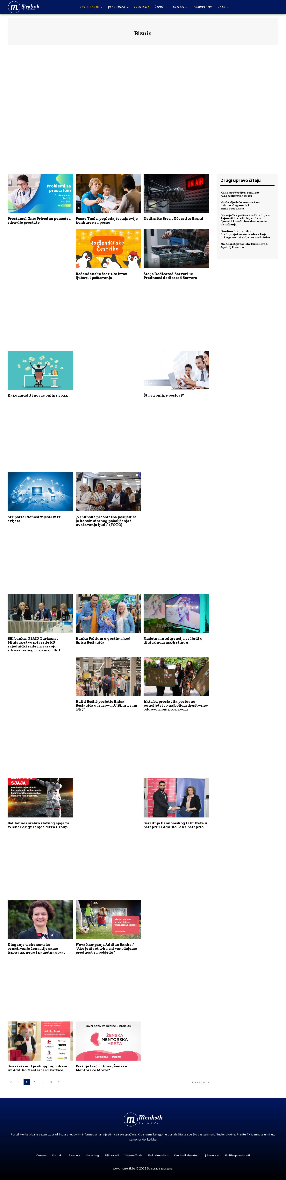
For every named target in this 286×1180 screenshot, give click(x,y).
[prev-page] (11, 1082)
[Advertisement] (143, 111)
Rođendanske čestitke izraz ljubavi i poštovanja (101, 275)
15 (51, 1082)
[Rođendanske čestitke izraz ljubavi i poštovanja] (108, 248)
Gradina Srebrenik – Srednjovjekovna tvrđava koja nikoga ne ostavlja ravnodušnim (245, 234)
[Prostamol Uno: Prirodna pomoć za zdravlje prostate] (40, 193)
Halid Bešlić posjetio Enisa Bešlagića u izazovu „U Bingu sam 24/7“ (106, 705)
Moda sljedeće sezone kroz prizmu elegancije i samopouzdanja (240, 205)
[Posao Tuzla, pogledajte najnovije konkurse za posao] (108, 193)
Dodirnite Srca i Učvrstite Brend (173, 218)
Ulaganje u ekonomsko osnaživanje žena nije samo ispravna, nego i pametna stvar (36, 948)
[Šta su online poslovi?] (176, 370)
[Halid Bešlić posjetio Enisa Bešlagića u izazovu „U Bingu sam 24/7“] (108, 676)
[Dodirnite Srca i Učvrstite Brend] (176, 193)
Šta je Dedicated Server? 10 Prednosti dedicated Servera (170, 275)
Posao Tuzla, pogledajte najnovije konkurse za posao (107, 220)
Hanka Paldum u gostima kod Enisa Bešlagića (103, 640)
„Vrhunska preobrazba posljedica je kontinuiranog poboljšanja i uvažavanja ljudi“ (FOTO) (106, 520)
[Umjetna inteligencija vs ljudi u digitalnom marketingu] (176, 613)
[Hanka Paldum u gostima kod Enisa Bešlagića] (108, 613)
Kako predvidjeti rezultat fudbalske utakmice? (240, 194)
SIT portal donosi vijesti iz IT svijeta (34, 518)
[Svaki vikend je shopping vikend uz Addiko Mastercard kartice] (40, 1041)
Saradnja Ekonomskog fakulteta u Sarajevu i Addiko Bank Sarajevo (175, 825)
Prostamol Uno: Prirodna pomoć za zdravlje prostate (39, 220)
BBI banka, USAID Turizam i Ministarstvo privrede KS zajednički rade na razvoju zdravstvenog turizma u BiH (34, 644)
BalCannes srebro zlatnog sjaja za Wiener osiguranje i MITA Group (38, 825)
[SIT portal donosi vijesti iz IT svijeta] (40, 491)
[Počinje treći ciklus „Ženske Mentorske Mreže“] (108, 1041)
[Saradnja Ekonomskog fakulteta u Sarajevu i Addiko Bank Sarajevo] (176, 797)
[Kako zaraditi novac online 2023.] (40, 370)
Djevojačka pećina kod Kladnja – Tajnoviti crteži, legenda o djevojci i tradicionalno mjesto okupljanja (245, 219)
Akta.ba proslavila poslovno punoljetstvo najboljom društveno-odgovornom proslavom (176, 705)
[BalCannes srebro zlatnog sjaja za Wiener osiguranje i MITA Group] (40, 797)
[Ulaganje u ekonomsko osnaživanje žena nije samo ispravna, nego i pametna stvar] (40, 919)
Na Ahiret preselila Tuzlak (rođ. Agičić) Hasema (244, 245)
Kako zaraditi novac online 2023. (38, 395)
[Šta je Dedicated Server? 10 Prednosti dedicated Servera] (176, 248)
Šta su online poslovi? (164, 395)
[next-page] (58, 1082)
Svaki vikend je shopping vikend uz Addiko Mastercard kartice (38, 1068)
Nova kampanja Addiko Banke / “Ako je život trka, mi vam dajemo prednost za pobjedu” (106, 948)
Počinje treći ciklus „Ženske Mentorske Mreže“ (101, 1068)
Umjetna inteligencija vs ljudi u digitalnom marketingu (173, 640)
